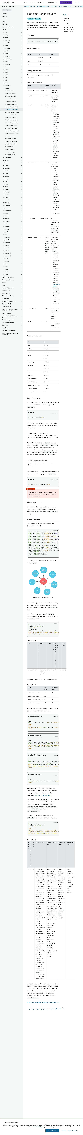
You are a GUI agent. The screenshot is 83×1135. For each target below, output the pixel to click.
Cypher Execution (6, 306)
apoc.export (6, 88)
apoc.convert (6, 56)
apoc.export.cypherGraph (11, 120)
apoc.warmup (6, 272)
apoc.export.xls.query (10, 154)
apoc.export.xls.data (10, 149)
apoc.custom (6, 64)
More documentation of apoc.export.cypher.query (42, 1002)
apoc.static (6, 248)
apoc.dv (5, 80)
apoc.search (6, 242)
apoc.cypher (6, 67)
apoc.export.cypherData (11, 117)
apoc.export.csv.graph (10, 96)
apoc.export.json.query (10, 144)
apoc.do (5, 77)
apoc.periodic (6, 226)
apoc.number (6, 221)
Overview (4, 13)
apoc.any (5, 37)
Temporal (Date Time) (7, 296)
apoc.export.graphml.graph (12, 130)
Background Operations (8, 320)
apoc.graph (6, 165)
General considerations (8, 280)
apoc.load (5, 178)
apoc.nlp (5, 213)
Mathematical (5, 298)
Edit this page (78, 6)
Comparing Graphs (7, 304)
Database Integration (7, 288)
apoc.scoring (6, 240)
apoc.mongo (6, 202)
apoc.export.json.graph (11, 141)
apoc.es (5, 83)
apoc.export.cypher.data (11, 104)
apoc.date (6, 72)
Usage (3, 21)
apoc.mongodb (7, 205)
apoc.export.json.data (10, 138)
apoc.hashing (6, 168)
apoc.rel (5, 234)
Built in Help (5, 24)
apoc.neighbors (7, 210)
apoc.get (5, 162)
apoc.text (5, 258)
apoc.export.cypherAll (10, 114)
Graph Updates (6, 290)
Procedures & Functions (8, 27)
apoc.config (6, 53)
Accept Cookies (52, 1130)
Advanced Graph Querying (9, 301)
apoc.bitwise (6, 43)
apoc (4, 29)
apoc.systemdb (7, 253)
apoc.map (5, 186)
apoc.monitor (6, 208)
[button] (75, 2)
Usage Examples (68, 31)
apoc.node (6, 216)
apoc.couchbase (7, 59)
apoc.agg (5, 32)
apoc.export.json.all (10, 136)
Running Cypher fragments (43, 795)
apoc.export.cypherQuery (11, 122)
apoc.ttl (5, 263)
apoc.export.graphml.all (11, 125)
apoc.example (7, 85)
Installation (5, 19)
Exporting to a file (68, 27)
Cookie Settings (38, 1127)
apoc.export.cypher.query (11, 109)
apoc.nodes (6, 218)
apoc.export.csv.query (10, 98)
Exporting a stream (69, 29)
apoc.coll (5, 51)
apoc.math (6, 189)
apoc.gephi (6, 160)
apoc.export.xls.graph (10, 152)
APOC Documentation (29, 6)
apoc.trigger (6, 261)
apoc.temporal (7, 256)
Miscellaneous (5, 328)
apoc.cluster (6, 48)
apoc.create (6, 61)
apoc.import (6, 170)
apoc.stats (6, 250)
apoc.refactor (7, 232)
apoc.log (5, 184)
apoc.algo (5, 35)
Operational (5, 325)
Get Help (40, 2)
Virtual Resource (6, 313)
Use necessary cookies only (69, 1130)
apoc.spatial (6, 245)
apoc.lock (5, 181)
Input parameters (68, 20)
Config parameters (69, 23)
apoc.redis (6, 229)
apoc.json (5, 173)
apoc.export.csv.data (10, 93)
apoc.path (6, 224)
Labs (13, 2)
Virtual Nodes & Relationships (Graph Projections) (10, 310)
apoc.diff (5, 75)
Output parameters (69, 25)
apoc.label (6, 176)
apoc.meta (6, 194)
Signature (66, 18)
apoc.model (6, 200)
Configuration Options (8, 277)
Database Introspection (8, 322)
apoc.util (5, 266)
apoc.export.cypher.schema (12, 112)
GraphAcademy (51, 2)
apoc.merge (6, 192)
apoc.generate (7, 157)
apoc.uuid (5, 269)
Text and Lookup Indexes (8, 330)
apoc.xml (5, 274)
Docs (24, 2)
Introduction (5, 16)
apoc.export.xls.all (9, 146)
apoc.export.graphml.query (12, 133)
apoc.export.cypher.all (10, 101)
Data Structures (6, 293)
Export (4, 285)
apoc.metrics (6, 197)
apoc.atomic (6, 40)
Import (3, 282)
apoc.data (6, 69)
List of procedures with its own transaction (10, 334)
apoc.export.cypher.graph (11, 106)
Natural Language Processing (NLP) (10, 316)
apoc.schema (6, 237)
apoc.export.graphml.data (11, 128)
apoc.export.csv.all (9, 91)
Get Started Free (66, 2)
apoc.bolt (5, 45)
